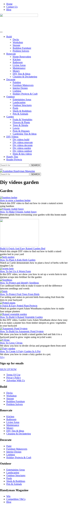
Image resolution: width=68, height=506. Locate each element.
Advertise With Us (15, 380)
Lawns (16, 128)
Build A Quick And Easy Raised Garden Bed (22, 248)
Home (9, 4)
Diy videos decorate (23, 145)
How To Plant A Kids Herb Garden (17, 260)
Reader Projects (14, 159)
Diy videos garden (22, 148)
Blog (8, 9)
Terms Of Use (13, 374)
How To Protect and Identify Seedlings (19, 282)
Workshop (18, 42)
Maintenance (19, 68)
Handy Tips (12, 156)
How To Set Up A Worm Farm (15, 271)
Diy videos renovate (23, 142)
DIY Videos (12, 136)
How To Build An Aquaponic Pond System (21, 331)
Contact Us (12, 6)
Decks (16, 39)
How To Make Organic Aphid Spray (18, 211)
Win (8, 496)
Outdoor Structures (22, 105)
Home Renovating (22, 56)
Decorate (10, 79)
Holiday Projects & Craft (25, 93)
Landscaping (19, 102)
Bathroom (18, 62)
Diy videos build (21, 139)
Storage (16, 45)
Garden (10, 116)
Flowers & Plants (21, 122)
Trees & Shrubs (20, 125)
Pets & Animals (20, 113)
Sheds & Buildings (22, 111)
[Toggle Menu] (1, 32)
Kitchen (17, 59)
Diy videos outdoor (22, 151)
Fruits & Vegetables (22, 119)
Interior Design (20, 88)
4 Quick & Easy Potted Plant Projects (18, 305)
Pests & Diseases (21, 131)
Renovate (11, 53)
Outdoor (10, 96)
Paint (8, 446)
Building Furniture (22, 48)
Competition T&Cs (15, 499)
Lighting (17, 91)
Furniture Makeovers (23, 85)
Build (9, 36)
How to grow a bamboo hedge (15, 200)
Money (16, 71)
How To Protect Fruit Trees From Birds (19, 294)
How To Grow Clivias (11, 342)
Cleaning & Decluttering (25, 76)
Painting (17, 82)
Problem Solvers (21, 51)
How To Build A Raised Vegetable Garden (21, 317)
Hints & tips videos (22, 153)
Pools (15, 108)
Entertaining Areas (22, 99)
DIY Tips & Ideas (21, 73)
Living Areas (19, 65)
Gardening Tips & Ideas (25, 133)
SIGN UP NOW (8, 369)
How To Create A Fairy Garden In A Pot (20, 351)
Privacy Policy (13, 377)
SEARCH (35, 165)
